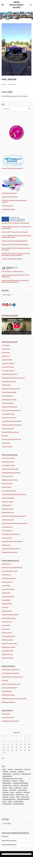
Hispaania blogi (6, 348)
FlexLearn (13, 771)
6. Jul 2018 (12, 84)
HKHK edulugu (7, 774)
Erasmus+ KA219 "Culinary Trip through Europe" (15, 232)
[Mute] (27, 333)
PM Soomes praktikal (7, 639)
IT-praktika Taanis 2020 (8, 458)
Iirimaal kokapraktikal (8, 403)
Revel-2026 (5, 435)
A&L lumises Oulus (7, 621)
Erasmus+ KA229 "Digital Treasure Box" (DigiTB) (15, 244)
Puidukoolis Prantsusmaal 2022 (10, 469)
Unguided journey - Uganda (9, 399)
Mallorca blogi (6, 545)
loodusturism (22, 790)
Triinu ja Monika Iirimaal (8, 636)
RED (27, 794)
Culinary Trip (19, 769)
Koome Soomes (6, 352)
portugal (26, 792)
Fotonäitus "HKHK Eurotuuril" (10, 196)
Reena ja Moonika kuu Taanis (9, 643)
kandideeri (18, 787)
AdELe (4, 769)
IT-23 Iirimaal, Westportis (9, 417)
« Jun (3, 758)
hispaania (21, 771)
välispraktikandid (18, 803)
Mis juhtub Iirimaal (7, 611)
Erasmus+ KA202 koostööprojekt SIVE (12, 258)
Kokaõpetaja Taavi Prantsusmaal (10, 721)
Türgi (4, 801)
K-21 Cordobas (6, 345)
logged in (13, 96)
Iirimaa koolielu (6, 713)
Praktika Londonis (6, 632)
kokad (25, 787)
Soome (12, 796)
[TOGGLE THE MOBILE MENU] (3, 5)
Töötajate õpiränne (23, 799)
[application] (16, 326)
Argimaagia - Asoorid (7, 501)
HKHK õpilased (7, 785)
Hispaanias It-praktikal (8, 363)
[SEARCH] (29, 109)
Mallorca (6, 792)
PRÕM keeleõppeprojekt (8, 702)
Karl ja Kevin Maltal (7, 359)
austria (10, 769)
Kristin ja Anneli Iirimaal (8, 589)
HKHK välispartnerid (7, 205)
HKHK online (6, 780)
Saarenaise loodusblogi (8, 498)
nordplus (19, 792)
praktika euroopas (8, 794)
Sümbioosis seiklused (7, 509)
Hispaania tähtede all (7, 396)
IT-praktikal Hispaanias (8, 370)
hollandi (16, 785)
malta (12, 792)
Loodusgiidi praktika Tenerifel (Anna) (12, 424)
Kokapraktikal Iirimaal (8, 512)
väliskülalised (18, 801)
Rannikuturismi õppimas (8, 695)
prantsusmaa (20, 794)
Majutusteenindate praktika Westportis (12, 541)
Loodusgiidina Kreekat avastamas (11, 548)
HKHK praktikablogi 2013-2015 (10, 669)
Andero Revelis (6, 629)
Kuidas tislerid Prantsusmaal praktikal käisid (14, 516)
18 (8, 747)
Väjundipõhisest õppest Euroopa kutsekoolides (14, 698)
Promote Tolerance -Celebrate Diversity (12, 676)
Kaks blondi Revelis (7, 537)
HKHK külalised (7, 776)
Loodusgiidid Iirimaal (7, 650)
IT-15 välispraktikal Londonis (9, 571)
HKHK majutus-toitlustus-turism (12, 778)
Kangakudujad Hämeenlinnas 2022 (11, 472)
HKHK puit (15, 780)
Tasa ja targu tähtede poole (9, 578)
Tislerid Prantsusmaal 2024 (9, 392)
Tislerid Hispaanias (7, 530)
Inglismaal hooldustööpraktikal (10, 614)
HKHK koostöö (26, 774)
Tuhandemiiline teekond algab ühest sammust (14, 494)
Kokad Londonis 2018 (7, 658)
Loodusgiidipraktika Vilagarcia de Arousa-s (13, 377)
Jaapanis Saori (5, 356)
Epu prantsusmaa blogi (8, 717)
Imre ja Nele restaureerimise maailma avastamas (14, 523)
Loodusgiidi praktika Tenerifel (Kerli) (12, 421)
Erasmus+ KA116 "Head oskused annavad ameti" (15, 241)
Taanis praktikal (6, 585)
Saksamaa (5, 796)
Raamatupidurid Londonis (8, 647)
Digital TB (27, 769)
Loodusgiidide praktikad (8, 209)
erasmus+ (5, 771)
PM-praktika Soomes (7, 476)
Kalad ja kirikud (6, 593)
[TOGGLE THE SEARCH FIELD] (30, 5)
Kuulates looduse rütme (8, 428)
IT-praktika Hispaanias (8, 367)
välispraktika (7, 803)
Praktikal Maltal (6, 385)
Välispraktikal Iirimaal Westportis (11, 534)
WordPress (20, 854)
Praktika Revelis (6, 600)
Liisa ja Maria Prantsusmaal (9, 490)
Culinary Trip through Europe (9, 687)
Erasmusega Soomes (7, 527)
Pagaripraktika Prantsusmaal (9, 406)
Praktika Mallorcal (7, 505)
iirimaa (5, 787)
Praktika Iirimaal (6, 564)
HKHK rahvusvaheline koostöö (16, 5)
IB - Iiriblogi (5, 607)
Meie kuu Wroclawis (7, 582)
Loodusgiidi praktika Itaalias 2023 (11, 388)
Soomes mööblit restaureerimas (10, 432)
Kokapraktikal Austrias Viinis (10, 374)
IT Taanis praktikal (7, 603)
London (5, 790)
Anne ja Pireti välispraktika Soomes (11, 410)
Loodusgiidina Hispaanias (9, 381)
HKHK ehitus (16, 774)
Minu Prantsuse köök (7, 483)
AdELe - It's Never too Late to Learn (11, 684)
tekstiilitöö (25, 796)
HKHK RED (5, 680)
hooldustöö (24, 785)
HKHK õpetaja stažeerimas (20, 783)
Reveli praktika (6, 625)
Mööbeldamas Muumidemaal (9, 480)
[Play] (3, 333)
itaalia (11, 787)
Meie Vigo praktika (7, 446)
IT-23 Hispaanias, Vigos (8, 414)
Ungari (10, 801)
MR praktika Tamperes (8, 461)
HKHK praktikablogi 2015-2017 (10, 673)
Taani (17, 796)
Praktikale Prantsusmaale (8, 618)
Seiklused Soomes (6, 487)
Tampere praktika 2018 (8, 596)
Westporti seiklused (7, 654)
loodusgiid (12, 790)
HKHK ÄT (22, 780)
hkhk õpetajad (7, 783)
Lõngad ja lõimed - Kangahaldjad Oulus (12, 567)
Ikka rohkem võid (6, 574)
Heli (4, 84)
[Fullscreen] (29, 333)
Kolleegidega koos (7, 691)
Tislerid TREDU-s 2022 (8, 465)
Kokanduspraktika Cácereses (9, 552)
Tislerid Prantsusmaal (7, 519)
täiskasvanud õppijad (9, 799)
